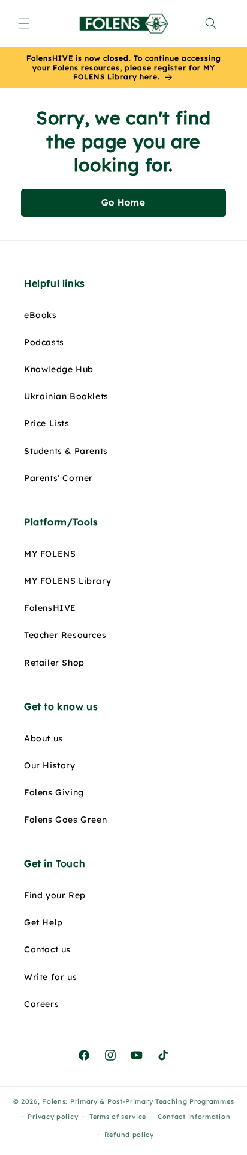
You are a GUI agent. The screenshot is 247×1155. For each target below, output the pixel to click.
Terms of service (117, 1116)
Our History (50, 765)
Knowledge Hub (59, 369)
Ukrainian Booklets (66, 396)
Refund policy (129, 1134)
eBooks (40, 315)
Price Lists (47, 423)
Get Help (43, 922)
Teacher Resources (65, 635)
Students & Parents (66, 451)
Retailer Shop (54, 662)
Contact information (194, 1116)
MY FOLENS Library (67, 580)
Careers (41, 1004)
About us (43, 738)
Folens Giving (54, 792)
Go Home (123, 202)
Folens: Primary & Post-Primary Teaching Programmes (138, 1101)
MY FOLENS (50, 553)
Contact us (47, 949)
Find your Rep (55, 895)
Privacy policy (53, 1116)
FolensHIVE (50, 607)
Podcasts (44, 342)
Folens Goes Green (65, 819)
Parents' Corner (58, 478)
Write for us (50, 977)
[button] (24, 23)
